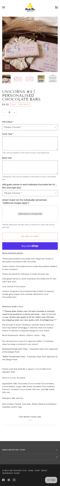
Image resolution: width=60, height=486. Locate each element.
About (44, 470)
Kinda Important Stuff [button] (13, 450)
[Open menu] (6, 7)
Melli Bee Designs (13, 470)
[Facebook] (3, 480)
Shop (37, 470)
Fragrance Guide (11, 473)
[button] (30, 457)
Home (30, 470)
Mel (47, 320)
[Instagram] (14, 480)
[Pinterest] (9, 480)
